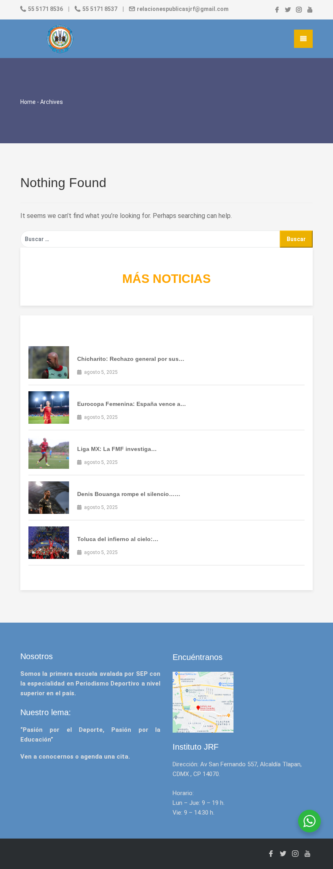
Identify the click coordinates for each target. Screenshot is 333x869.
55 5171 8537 (99, 9)
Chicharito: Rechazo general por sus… (130, 359)
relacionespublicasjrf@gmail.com (182, 9)
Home (28, 102)
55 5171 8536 (45, 9)
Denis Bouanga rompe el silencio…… (128, 494)
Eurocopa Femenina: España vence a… (131, 404)
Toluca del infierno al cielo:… (117, 539)
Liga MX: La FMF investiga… (117, 449)
